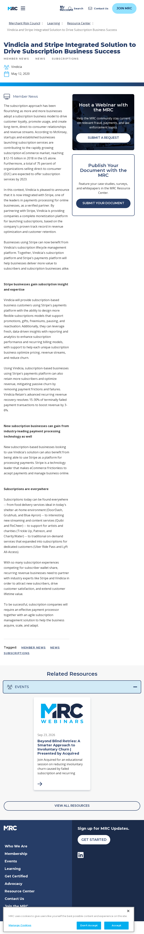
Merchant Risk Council (24, 23)
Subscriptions (17, 653)
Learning (53, 23)
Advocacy (13, 884)
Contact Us (14, 899)
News (55, 647)
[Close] (128, 911)
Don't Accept (89, 925)
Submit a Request (103, 137)
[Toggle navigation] (23, 8)
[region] (68, 919)
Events (22, 687)
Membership (16, 854)
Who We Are (16, 846)
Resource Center (79, 23)
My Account (62, 8)
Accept (116, 925)
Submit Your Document (103, 203)
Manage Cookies (20, 925)
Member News (33, 647)
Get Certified (16, 876)
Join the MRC (16, 906)
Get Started (93, 840)
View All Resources (72, 805)
